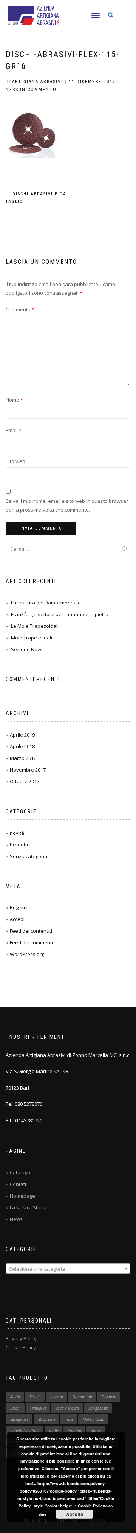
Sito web (15, 461)
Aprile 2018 (22, 746)
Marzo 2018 (23, 758)
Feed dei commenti (31, 942)
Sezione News (27, 649)
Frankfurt (38, 1408)
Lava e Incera (67, 1408)
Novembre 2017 (28, 769)
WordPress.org (27, 954)
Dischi (15, 1408)
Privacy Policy (21, 1338)
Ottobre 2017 (24, 781)
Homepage (22, 1195)
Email (14, 430)
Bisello (35, 1396)
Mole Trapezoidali (31, 637)
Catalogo (20, 1172)
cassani (56, 1396)
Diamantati (82, 1396)
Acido (15, 1396)
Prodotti (19, 844)
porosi (96, 1430)
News (16, 1219)
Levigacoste (98, 1408)
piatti (53, 1430)
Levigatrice (19, 1419)
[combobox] (68, 1268)
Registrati (20, 907)
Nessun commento (31, 89)
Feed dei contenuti (31, 930)
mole (69, 1419)
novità (17, 833)
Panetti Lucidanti (25, 1430)
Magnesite (46, 1419)
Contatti (19, 1184)
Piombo (74, 1430)
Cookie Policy (21, 1347)
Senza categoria (28, 856)
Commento (20, 309)
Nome (14, 399)
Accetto (74, 1514)
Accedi (17, 919)
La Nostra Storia (28, 1207)
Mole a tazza (93, 1419)
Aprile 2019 (22, 734)
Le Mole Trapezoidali (35, 626)
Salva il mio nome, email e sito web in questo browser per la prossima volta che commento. (67, 505)
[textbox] (68, 1269)
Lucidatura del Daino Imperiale (46, 602)
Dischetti (109, 1396)
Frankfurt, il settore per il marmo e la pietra (59, 614)
